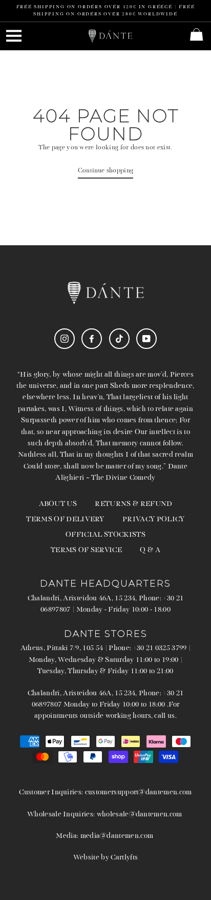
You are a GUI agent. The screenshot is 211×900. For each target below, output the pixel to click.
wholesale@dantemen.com (139, 814)
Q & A (150, 550)
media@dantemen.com (117, 836)
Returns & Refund (133, 504)
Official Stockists (105, 535)
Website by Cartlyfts (105, 858)
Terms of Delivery (65, 519)
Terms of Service (86, 550)
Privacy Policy (153, 519)
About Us (58, 504)
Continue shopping (105, 170)
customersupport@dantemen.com (138, 792)
